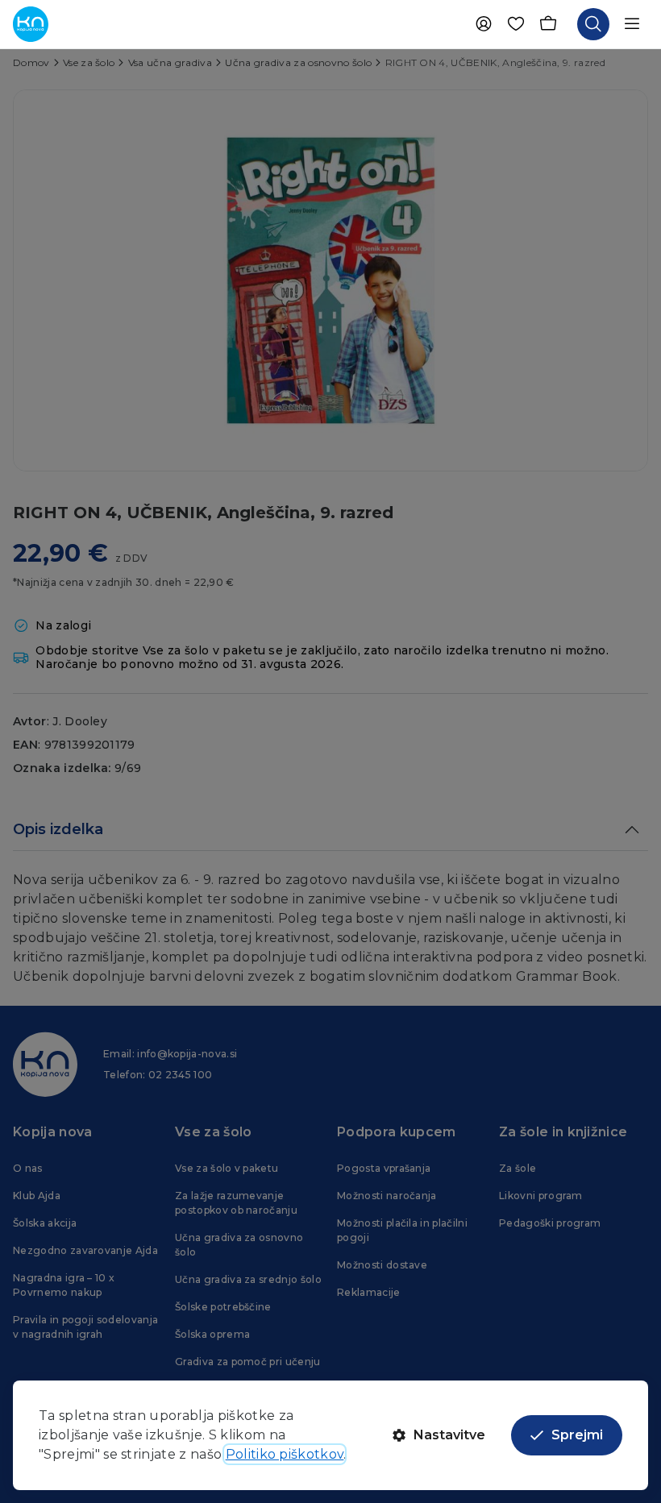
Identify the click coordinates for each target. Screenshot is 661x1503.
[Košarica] (548, 24)
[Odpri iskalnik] (593, 24)
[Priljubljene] (516, 24)
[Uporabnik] (484, 24)
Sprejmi (577, 1435)
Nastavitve (449, 1435)
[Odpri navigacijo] (632, 24)
